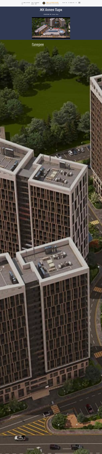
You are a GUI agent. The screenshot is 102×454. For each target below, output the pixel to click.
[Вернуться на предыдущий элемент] (3, 267)
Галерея (38, 44)
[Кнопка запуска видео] (51, 28)
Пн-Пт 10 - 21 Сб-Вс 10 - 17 (70, 2)
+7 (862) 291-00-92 (26, 3)
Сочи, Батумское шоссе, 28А (35, 3)
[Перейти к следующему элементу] (98, 267)
